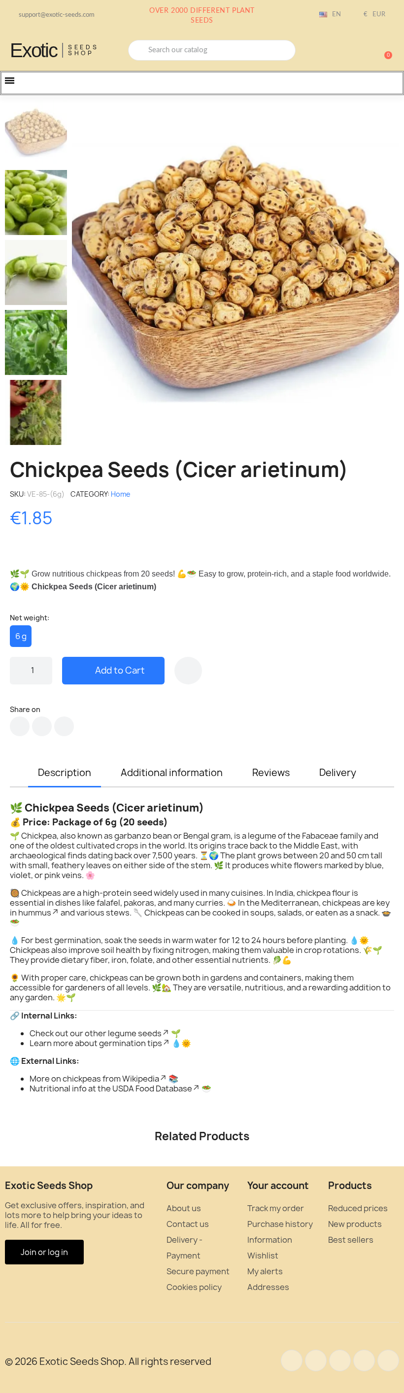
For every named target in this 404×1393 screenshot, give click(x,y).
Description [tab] (64, 772)
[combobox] (211, 50)
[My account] (350, 51)
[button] (383, 50)
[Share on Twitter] (42, 726)
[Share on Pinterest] (64, 726)
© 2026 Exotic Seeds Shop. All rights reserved (108, 1361)
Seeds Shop (83, 50)
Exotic (33, 50)
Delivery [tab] (337, 772)
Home (121, 494)
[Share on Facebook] (20, 726)
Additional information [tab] (172, 772)
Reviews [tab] (271, 772)
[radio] (21, 636)
